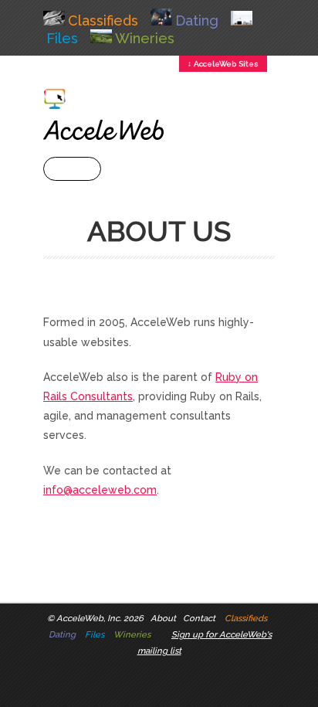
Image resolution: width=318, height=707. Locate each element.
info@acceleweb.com (100, 490)
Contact (199, 618)
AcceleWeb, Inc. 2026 (100, 618)
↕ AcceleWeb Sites (223, 63)
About (163, 618)
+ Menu (72, 168)
